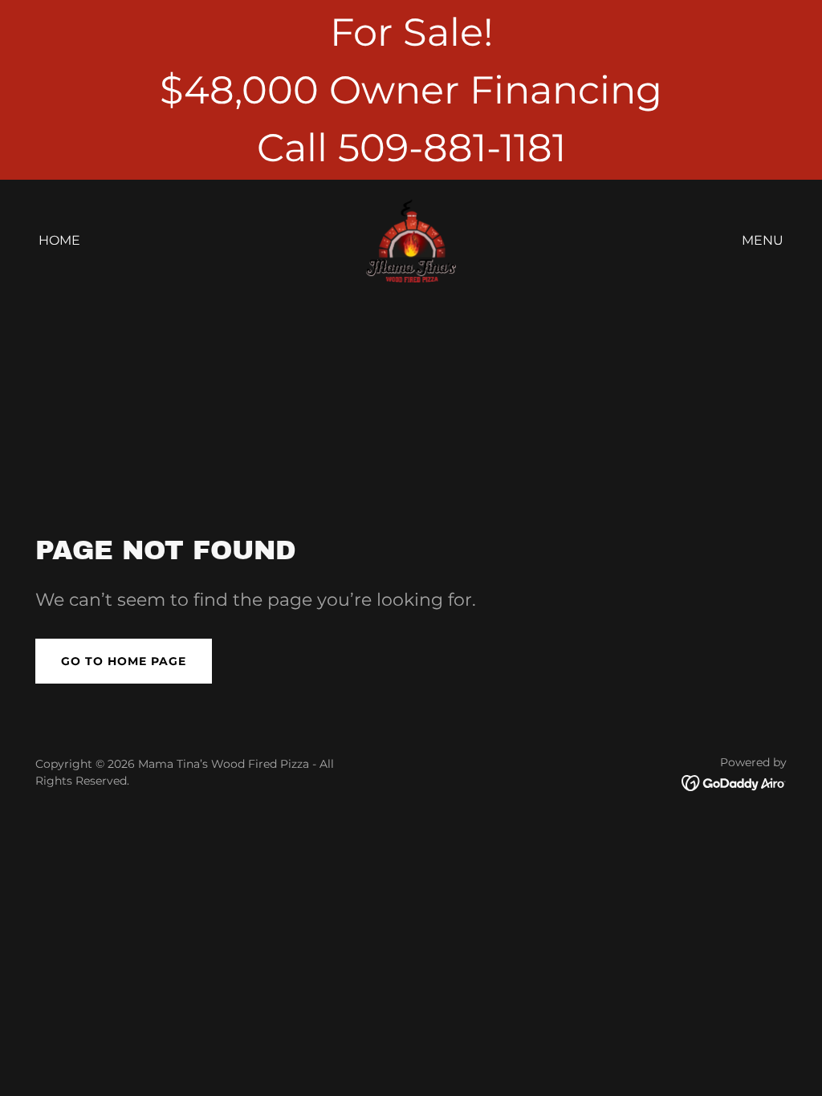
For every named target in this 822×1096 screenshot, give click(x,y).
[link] (410, 239)
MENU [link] (762, 240)
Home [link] (59, 240)
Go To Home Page (123, 661)
